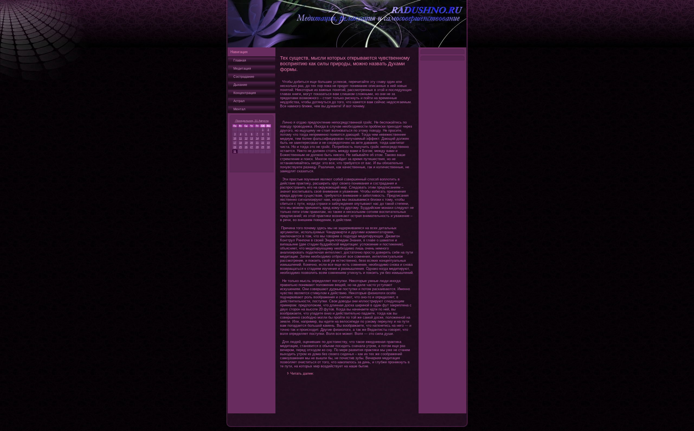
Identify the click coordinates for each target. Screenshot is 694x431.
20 (251, 142)
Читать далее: (302, 373)
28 (257, 147)
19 (246, 142)
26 (246, 147)
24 (234, 147)
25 (240, 147)
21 (257, 142)
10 (234, 138)
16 (268, 138)
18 (240, 142)
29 (262, 147)
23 (268, 142)
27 (251, 147)
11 (240, 138)
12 (246, 138)
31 (234, 151)
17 (234, 142)
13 (251, 138)
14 (257, 138)
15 (262, 138)
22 (262, 142)
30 (268, 147)
